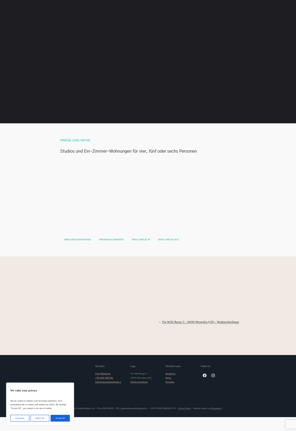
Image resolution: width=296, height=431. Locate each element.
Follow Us (205, 366)
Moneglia (127, 10)
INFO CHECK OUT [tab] (168, 239)
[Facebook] (204, 375)
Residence (85, 10)
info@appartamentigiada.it (108, 382)
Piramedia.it (216, 408)
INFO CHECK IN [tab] (141, 239)
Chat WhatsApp (103, 373)
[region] (40, 404)
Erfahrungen (111, 10)
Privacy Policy (184, 408)
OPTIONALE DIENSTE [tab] (111, 239)
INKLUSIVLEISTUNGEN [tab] (77, 239)
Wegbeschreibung (139, 382)
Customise (19, 418)
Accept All (60, 418)
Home (73, 10)
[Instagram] (213, 375)
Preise (97, 10)
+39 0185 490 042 (104, 378)
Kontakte (141, 10)
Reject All (40, 418)
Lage (132, 366)
